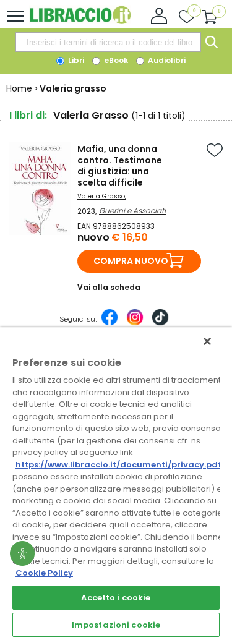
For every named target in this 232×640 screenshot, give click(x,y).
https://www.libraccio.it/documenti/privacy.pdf (118, 465)
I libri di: (28, 115)
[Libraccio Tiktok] (160, 323)
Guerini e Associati (132, 210)
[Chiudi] (207, 341)
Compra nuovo (130, 261)
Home (19, 88)
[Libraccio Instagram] (135, 323)
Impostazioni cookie (116, 625)
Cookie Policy (44, 573)
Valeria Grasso (101, 196)
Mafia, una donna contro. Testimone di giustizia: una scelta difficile (119, 166)
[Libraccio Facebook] (109, 323)
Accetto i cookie (115, 598)
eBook (115, 60)
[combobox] (108, 42)
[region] (116, 483)
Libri (75, 60)
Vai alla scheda (108, 287)
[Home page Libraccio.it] (80, 21)
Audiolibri (166, 60)
